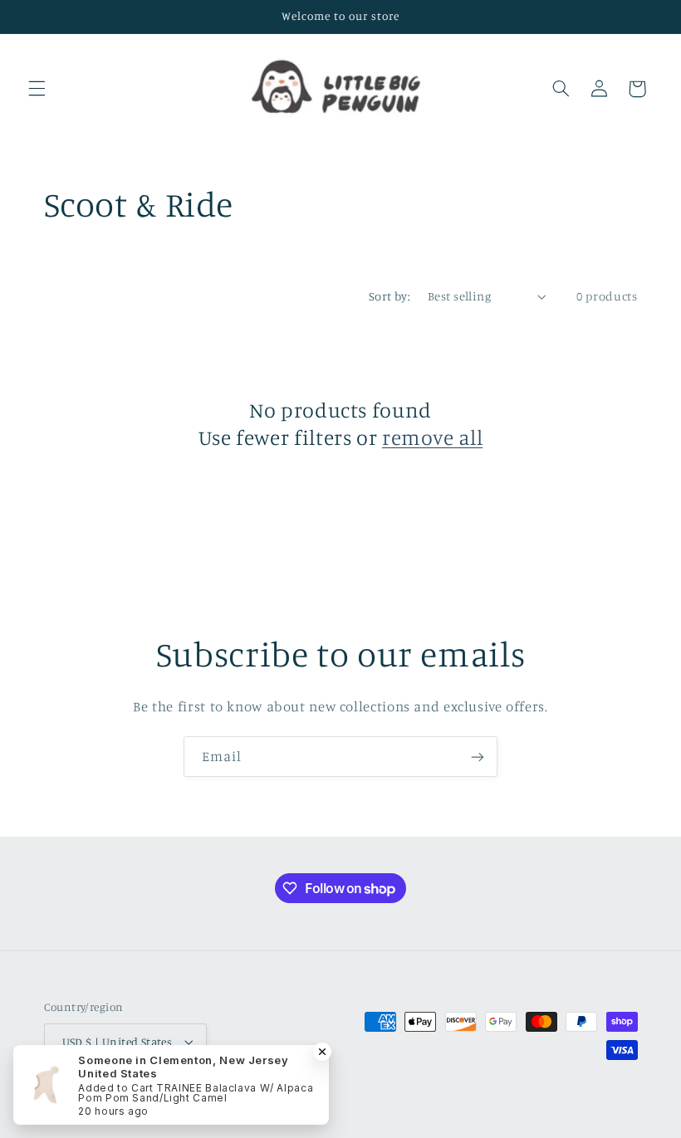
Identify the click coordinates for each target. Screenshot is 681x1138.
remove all (432, 437)
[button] (36, 89)
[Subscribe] (477, 756)
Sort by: (389, 296)
